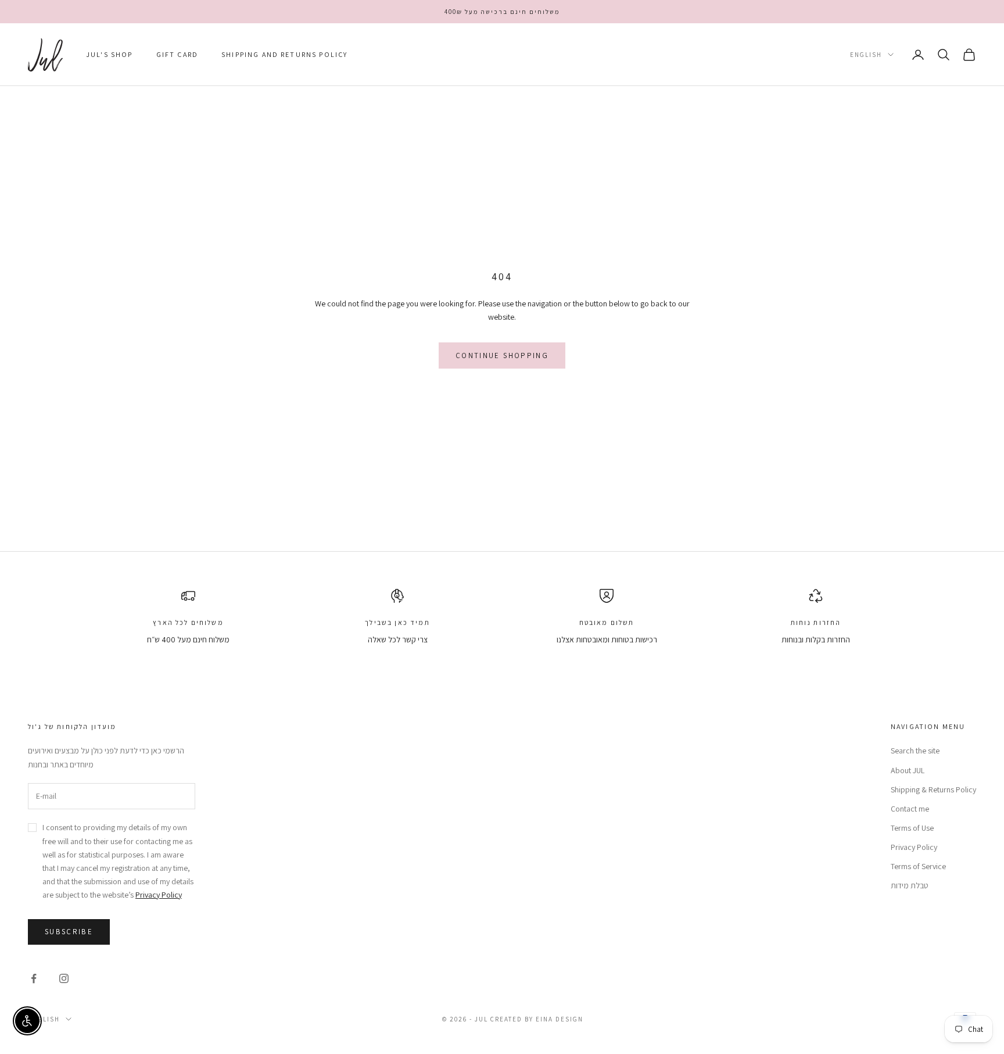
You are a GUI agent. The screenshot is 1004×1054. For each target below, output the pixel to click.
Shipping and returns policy (284, 54)
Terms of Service (918, 866)
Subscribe (69, 932)
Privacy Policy (158, 894)
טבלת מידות (909, 885)
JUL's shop (109, 54)
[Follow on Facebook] (34, 978)
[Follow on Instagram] (64, 978)
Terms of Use (912, 828)
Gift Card (177, 54)
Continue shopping (502, 355)
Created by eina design (536, 1019)
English (866, 55)
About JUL (907, 770)
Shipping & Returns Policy (933, 789)
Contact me (910, 808)
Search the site (915, 750)
